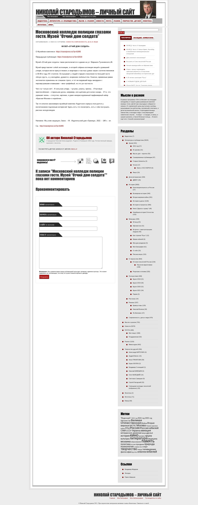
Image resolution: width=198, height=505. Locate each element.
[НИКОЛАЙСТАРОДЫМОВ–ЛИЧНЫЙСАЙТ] (85, 11)
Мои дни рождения (139, 243)
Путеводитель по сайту (88, 16)
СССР (128, 431)
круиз (148, 435)
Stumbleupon (96, 161)
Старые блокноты (139, 161)
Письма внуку (138, 254)
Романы (131, 302)
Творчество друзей (131, 21)
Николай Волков (138, 309)
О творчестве (133, 259)
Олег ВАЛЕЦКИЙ (134, 375)
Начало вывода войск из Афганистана (139, 65)
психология (127, 446)
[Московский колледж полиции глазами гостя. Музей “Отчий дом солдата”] (73, 34)
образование (136, 442)
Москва (141, 425)
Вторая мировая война (140, 197)
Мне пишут (132, 333)
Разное (117, 21)
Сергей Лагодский (135, 382)
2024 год (141, 418)
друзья (149, 433)
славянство (138, 447)
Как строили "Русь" (139, 235)
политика (125, 444)
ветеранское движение (131, 433)
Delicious (80, 161)
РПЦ (127, 428)
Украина (136, 430)
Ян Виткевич (137, 313)
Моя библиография (69, 16)
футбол (134, 452)
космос (142, 436)
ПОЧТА (108, 21)
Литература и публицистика (63, 21)
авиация (146, 430)
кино (134, 435)
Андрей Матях (133, 356)
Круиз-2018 (136, 279)
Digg (88, 161)
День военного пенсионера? (136, 57)
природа (149, 444)
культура (125, 438)
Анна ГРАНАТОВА (135, 360)
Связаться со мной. (143, 503)
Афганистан (137, 226)
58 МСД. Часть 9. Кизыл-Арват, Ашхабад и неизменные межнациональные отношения (140, 52)
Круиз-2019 (136, 283)
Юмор (50, 25)
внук (144, 433)
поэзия (133, 444)
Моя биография (52, 16)
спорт (145, 447)
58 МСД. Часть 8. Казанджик (136, 45)
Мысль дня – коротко (140, 153)
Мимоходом (133, 344)
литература (139, 438)
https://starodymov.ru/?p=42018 (69, 57)
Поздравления (134, 337)
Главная (40, 16)
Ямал (135, 172)
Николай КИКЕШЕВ (135, 371)
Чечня (135, 165)
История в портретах (140, 205)
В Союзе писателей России (142, 262)
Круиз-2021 (136, 290)
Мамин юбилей (138, 239)
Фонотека (147, 21)
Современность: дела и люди (86, 42)
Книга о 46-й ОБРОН (144, 168)
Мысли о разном (86, 21)
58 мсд (135, 222)
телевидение (149, 449)
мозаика (126, 441)
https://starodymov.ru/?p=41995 (68, 52)
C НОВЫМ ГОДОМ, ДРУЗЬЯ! (136, 81)
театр (140, 449)
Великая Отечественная (131, 421)
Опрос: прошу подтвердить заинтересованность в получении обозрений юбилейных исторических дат (140, 71)
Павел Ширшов (130, 477)
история (125, 435)
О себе (135, 250)
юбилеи (142, 451)
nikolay (74, 149)
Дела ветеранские (135, 177)
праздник (140, 444)
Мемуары (132, 219)
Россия (135, 428)
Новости (100, 21)
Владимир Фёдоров (131, 469)
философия (126, 452)
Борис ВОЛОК (133, 363)
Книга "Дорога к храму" (141, 208)
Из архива (136, 150)
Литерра (127, 473)
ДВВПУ (135, 180)
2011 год (135, 146)
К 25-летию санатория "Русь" (136, 77)
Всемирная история (139, 193)
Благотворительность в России (143, 187)
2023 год (134, 418)
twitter (148, 11)
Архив (131, 143)
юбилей (152, 451)
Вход (154, 16)
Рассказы (132, 299)
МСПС (133, 425)
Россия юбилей (149, 428)
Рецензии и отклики (139, 271)
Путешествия (133, 276)
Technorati (104, 161)
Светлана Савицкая (135, 378)
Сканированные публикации (142, 157)
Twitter (111, 161)
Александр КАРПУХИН (136, 352)
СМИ (123, 430)
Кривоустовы (137, 305)
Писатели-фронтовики (144, 265)
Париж (135, 294)
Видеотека (42, 21)
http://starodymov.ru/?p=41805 (52, 126)
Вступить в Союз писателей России (138, 61)
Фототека (42, 25)
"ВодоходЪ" (126, 418)
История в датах (138, 201)
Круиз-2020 (136, 286)
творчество (129, 449)
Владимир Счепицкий (136, 367)
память (148, 441)
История (132, 184)
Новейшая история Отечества (143, 212)
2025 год (148, 418)
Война (144, 423)
